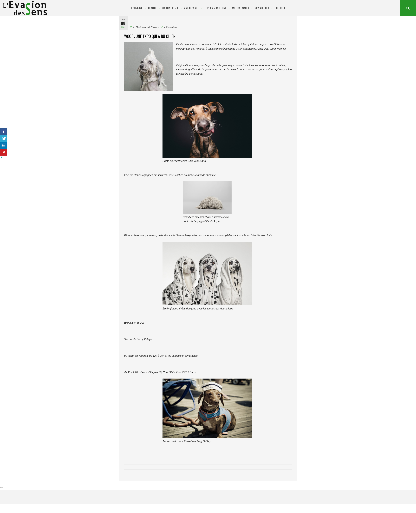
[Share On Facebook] (3, 131)
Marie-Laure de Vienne (146, 26)
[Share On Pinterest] (3, 152)
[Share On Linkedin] (3, 145)
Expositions (171, 26)
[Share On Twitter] (3, 138)
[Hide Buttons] (1, 158)
